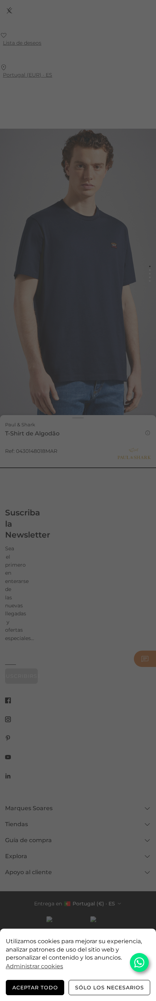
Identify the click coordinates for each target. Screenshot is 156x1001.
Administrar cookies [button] (34, 966)
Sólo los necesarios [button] (109, 987)
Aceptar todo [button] (35, 987)
